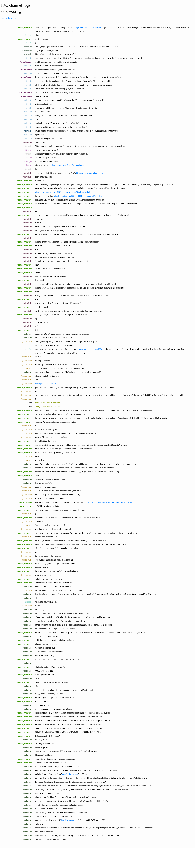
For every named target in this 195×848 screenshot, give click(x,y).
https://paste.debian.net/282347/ (48, 383)
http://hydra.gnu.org (70, 774)
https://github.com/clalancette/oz (89, 173)
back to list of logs (8, 18)
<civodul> (27, 142)
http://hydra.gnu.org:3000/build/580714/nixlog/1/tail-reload (78, 196)
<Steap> (28, 150)
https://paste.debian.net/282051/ (88, 27)
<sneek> (28, 35)
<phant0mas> (26, 62)
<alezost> (27, 602)
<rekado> (27, 334)
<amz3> (28, 146)
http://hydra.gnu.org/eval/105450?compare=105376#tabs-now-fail (62, 192)
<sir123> (28, 58)
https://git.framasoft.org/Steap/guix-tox (68, 165)
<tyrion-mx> (26, 341)
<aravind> (27, 46)
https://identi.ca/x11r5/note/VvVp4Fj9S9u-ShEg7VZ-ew (108, 502)
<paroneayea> (25, 502)
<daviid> (28, 131)
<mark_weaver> (24, 27)
